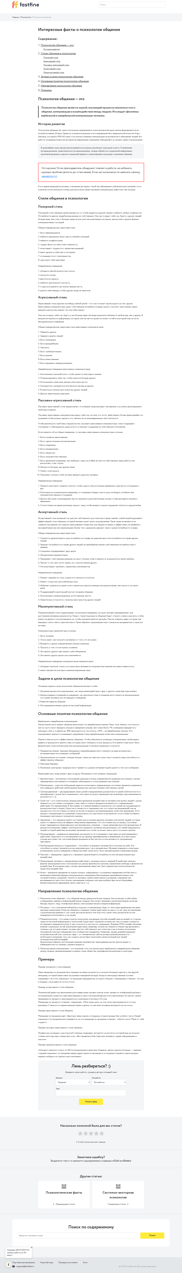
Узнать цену (91, 1101)
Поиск (152, 1235)
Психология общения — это (57, 45)
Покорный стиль (50, 57)
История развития (51, 49)
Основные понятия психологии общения (65, 81)
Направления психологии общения (61, 86)
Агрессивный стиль (51, 61)
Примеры (46, 90)
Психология (25, 17)
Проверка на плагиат (68, 1262)
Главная (15, 17)
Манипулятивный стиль (53, 72)
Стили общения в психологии (58, 53)
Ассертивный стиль (52, 68)
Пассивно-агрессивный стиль (56, 65)
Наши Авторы (46, 1262)
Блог (85, 1262)
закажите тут (49, 176)
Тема (58, 1089)
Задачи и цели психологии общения (62, 77)
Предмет (59, 1078)
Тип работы (96, 1078)
